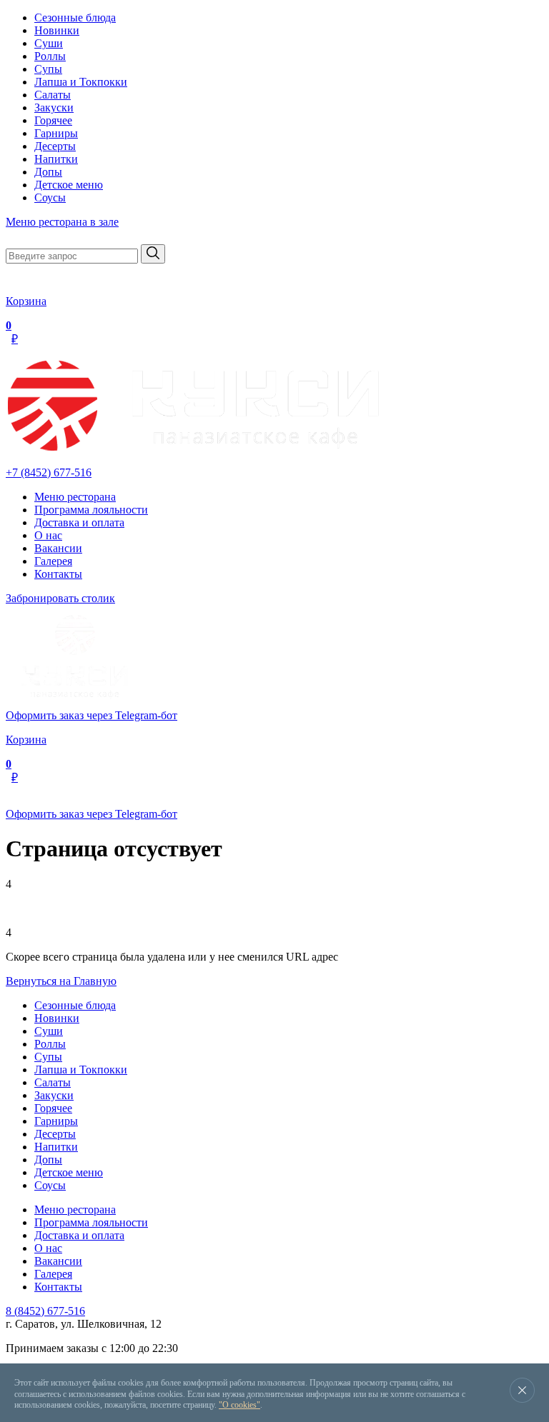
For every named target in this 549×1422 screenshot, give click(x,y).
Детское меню (68, 185)
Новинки (56, 30)
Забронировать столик (60, 598)
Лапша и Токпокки (80, 82)
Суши (48, 43)
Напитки (56, 159)
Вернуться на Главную (61, 981)
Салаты (52, 95)
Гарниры (56, 133)
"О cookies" (239, 1405)
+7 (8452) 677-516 (49, 472)
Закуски (54, 107)
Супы (48, 69)
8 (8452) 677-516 (45, 1311)
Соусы (50, 197)
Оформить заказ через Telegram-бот (91, 715)
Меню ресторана (75, 497)
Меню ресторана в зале (62, 222)
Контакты (58, 574)
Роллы (50, 56)
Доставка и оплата (79, 522)
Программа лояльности (91, 510)
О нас (48, 535)
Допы (48, 172)
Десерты (55, 146)
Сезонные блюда (75, 17)
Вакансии (58, 548)
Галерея (53, 561)
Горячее (53, 120)
